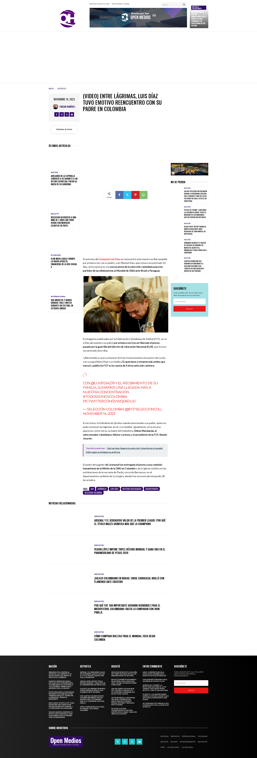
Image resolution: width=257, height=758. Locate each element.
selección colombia (93, 492)
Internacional (58, 296)
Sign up (189, 309)
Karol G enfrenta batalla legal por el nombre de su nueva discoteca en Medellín (154, 674)
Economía (56, 255)
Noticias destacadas (131, 488)
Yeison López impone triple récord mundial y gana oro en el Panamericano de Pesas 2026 (129, 551)
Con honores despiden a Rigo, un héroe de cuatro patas (155, 680)
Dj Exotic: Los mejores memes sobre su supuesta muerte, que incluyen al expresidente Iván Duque (156, 696)
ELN (92, 488)
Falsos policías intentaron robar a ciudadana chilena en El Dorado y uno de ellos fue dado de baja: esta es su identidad (195, 196)
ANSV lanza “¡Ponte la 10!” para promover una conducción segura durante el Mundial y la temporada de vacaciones (61, 705)
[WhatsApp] (143, 195)
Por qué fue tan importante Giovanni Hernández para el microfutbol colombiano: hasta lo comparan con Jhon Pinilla (127, 608)
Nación (54, 172)
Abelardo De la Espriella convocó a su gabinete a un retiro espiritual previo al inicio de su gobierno (64, 180)
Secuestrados (151, 488)
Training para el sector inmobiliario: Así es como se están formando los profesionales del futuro (198, 19)
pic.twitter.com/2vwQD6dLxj (109, 401)
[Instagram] (61, 114)
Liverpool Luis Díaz (109, 259)
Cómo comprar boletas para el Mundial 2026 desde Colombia (125, 638)
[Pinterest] (135, 195)
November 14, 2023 (99, 413)
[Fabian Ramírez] (56, 106)
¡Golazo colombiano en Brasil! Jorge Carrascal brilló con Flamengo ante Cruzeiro (129, 580)
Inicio (51, 88)
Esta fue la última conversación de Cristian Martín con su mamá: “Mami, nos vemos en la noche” (124, 711)
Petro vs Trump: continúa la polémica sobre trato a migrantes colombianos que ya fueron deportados (195, 213)
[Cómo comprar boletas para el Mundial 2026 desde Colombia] (70, 636)
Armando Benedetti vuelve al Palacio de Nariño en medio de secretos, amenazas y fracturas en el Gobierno (195, 247)
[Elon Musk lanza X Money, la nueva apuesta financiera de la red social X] (64, 242)
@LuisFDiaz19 (103, 383)
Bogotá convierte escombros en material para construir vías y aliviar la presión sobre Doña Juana (123, 682)
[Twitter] (67, 114)
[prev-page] (172, 277)
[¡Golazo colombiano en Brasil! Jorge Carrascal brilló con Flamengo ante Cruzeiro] (70, 578)
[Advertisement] (128, 57)
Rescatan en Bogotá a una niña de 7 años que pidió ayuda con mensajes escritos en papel (63, 221)
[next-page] (176, 277)
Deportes (62, 88)
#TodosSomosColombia (105, 396)
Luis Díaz (114, 488)
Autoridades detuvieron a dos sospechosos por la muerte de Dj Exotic (156, 705)
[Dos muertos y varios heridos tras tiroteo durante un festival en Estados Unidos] (64, 283)
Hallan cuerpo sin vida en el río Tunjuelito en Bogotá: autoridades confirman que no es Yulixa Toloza (123, 691)
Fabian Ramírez (67, 106)
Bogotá (55, 214)
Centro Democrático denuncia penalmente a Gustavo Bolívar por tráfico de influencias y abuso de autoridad (194, 266)
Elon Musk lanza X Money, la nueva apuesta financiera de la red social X (64, 263)
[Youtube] (72, 114)
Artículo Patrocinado (196, 8)
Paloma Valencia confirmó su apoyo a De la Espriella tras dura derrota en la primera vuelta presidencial (61, 714)
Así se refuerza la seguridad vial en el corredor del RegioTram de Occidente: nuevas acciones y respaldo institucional (123, 701)
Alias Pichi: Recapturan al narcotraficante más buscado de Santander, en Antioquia (195, 230)
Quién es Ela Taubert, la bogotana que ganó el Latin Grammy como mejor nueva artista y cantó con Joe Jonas (155, 687)
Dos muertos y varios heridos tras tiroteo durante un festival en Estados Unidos (62, 304)
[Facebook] (56, 114)
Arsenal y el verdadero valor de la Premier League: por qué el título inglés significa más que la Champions (130, 522)
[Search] (183, 5)
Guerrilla (102, 488)
